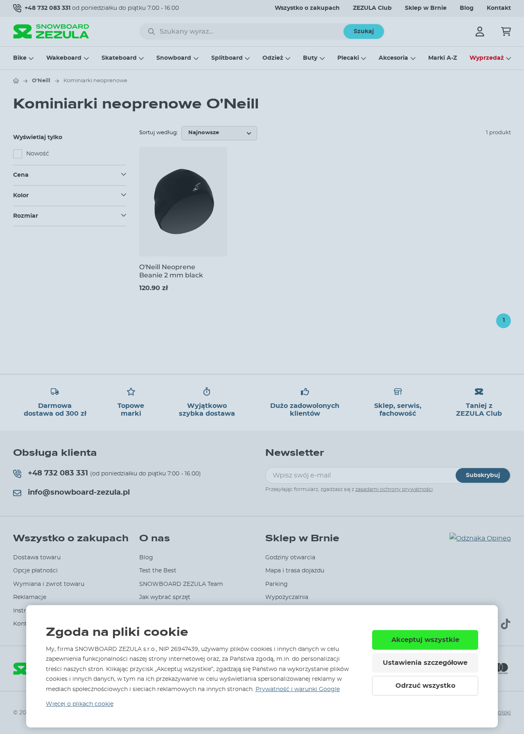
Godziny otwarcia (290, 558)
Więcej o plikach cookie (79, 704)
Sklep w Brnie (426, 8)
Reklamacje (29, 597)
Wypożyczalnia (286, 597)
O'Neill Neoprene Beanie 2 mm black (171, 271)
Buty (310, 58)
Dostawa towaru (37, 558)
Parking (276, 584)
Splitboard (227, 58)
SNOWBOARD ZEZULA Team (181, 584)
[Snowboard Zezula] (51, 31)
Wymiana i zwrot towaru (48, 584)
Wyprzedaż (487, 58)
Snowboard (173, 58)
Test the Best (157, 571)
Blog (467, 8)
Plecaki (348, 58)
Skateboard (119, 58)
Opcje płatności (35, 571)
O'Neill (41, 80)
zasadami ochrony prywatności (394, 489)
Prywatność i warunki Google (297, 689)
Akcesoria (393, 58)
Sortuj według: (158, 132)
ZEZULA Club (372, 8)
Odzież (272, 58)
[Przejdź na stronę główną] (16, 81)
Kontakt (499, 8)
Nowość (37, 154)
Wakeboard (63, 58)
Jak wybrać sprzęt (164, 597)
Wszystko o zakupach (307, 8)
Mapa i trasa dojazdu (294, 571)
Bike (20, 58)
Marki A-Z (442, 58)
